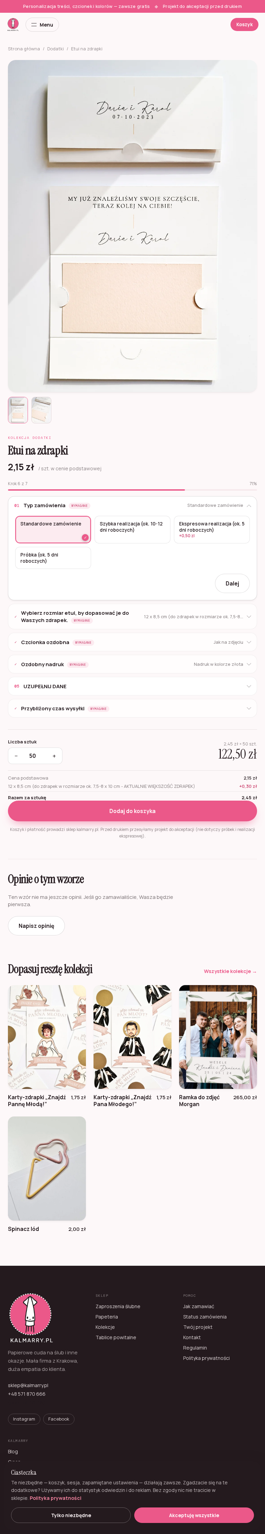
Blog (13, 1451)
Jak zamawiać (198, 1306)
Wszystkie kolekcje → (230, 971)
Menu (46, 24)
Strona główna (24, 49)
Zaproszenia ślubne (118, 1306)
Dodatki (55, 49)
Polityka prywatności (206, 1358)
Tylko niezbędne (71, 1515)
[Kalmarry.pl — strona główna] (13, 24)
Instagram (24, 1419)
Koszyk (244, 24)
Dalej (232, 583)
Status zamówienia (205, 1316)
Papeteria (107, 1316)
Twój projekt (198, 1327)
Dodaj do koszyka (132, 811)
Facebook (58, 1419)
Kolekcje (105, 1327)
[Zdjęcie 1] (18, 410)
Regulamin (195, 1347)
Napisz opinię (36, 926)
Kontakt (192, 1337)
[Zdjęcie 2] (41, 410)
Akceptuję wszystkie (194, 1515)
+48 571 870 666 (27, 1394)
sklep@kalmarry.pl (28, 1385)
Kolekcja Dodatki (29, 437)
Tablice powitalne (116, 1337)
